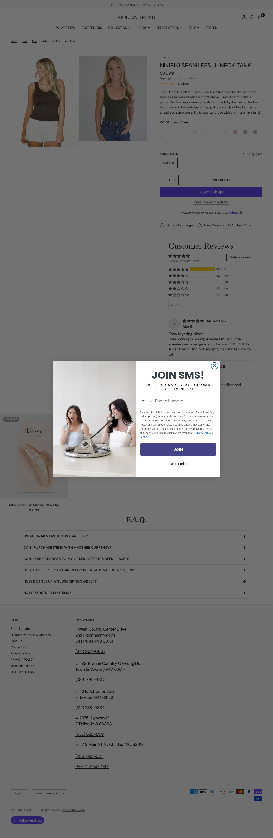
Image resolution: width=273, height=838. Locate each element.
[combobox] (146, 401)
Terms (143, 437)
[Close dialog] (214, 365)
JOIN (178, 449)
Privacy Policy (203, 432)
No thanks (178, 463)
